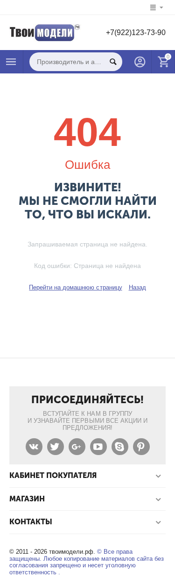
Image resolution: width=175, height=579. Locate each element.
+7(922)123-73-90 (136, 32)
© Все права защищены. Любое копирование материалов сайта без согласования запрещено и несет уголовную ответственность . (86, 562)
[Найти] (113, 61)
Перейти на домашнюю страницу (75, 287)
